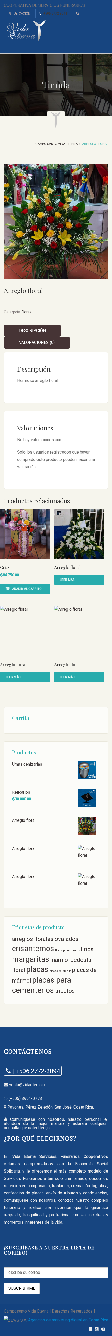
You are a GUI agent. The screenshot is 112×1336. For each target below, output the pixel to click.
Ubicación (22, 13)
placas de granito (60, 971)
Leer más (67, 580)
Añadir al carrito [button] (27, 589)
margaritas (30, 959)
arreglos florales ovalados (45, 939)
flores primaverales (67, 950)
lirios (87, 949)
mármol (60, 960)
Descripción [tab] (32, 330)
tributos (65, 991)
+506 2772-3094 (55, 13)
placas (37, 969)
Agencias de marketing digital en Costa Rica (68, 1320)
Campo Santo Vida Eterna (56, 144)
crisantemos (33, 948)
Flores (27, 312)
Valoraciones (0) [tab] (37, 342)
